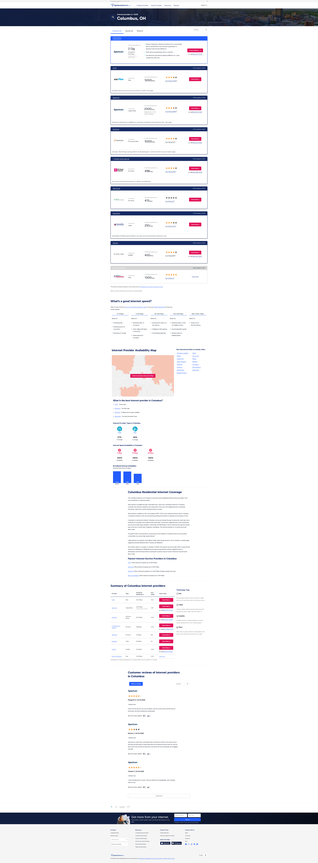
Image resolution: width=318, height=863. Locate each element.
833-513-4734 (197, 54)
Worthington (180, 370)
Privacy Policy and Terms (157, 858)
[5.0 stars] (139, 696)
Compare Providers (142, 5)
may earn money (115, 1)
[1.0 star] (129, 696)
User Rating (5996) (170, 111)
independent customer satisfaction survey (151, 287)
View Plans (193, 79)
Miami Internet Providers (140, 844)
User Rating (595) (170, 172)
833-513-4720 (197, 112)
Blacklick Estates (182, 373)
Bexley (179, 356)
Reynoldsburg (196, 367)
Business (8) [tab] (129, 31)
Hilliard (194, 359)
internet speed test (159, 307)
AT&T (115, 68)
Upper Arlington (181, 361)
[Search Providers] (126, 839)
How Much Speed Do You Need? (167, 835)
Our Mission (187, 835)
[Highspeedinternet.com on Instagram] (191, 844)
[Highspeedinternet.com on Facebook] (186, 844)
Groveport (195, 364)
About (186, 832)
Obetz (194, 353)
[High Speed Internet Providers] (120, 5)
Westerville (195, 370)
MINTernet (116, 188)
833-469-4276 (197, 172)
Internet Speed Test (164, 832)
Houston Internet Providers (141, 838)
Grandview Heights (182, 353)
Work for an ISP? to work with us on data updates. (126, 290)
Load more (159, 796)
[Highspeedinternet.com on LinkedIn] (197, 844)
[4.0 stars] (136, 696)
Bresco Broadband (119, 268)
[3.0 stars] (134, 696)
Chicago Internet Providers (141, 835)
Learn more (195, 276)
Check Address (193, 50)
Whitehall (179, 364)
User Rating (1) (169, 278)
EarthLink (116, 129)
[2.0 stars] (132, 696)
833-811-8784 (197, 143)
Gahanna (179, 367)
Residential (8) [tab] (117, 31)
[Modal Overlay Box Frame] (159, 818)
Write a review (136, 684)
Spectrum (116, 98)
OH (116, 807)
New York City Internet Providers (142, 841)
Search (203, 5)
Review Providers (156, 5)
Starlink (115, 243)
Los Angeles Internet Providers (141, 832)
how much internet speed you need (135, 307)
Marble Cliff (180, 359)
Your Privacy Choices (170, 858)
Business (176, 5)
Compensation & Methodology (144, 858)
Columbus (122, 807)
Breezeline (116, 213)
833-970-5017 (197, 256)
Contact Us (187, 838)
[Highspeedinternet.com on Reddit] (194, 844)
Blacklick (194, 361)
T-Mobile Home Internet (121, 159)
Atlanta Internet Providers (140, 847)
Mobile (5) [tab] (140, 31)
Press (186, 841)
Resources (168, 5)
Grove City (195, 356)
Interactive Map (142, 376)
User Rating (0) (169, 201)
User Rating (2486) (171, 81)
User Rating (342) (170, 226)
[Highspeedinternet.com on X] (189, 844)
